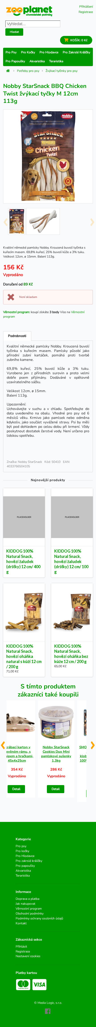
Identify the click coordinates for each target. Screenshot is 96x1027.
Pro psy (11, 52)
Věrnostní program (29, 908)
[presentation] (5, 220)
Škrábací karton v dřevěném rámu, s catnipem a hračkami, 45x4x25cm (16, 754)
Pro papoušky (15, 61)
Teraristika (56, 61)
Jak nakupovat (25, 904)
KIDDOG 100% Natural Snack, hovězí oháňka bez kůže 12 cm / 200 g (71, 654)
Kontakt (21, 923)
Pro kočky (28, 52)
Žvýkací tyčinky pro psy (61, 71)
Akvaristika (37, 61)
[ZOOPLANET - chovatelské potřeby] (29, 11)
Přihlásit (21, 947)
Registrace (86, 12)
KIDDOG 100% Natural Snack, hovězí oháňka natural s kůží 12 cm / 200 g (24, 656)
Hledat (14, 32)
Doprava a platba (27, 899)
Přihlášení (86, 6)
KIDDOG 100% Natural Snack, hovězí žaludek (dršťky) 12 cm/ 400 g (23, 561)
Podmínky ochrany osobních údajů (39, 918)
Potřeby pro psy (28, 71)
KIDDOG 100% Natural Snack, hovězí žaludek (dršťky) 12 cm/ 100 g (71, 561)
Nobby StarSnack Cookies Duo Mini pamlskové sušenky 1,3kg (56, 754)
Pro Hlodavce (49, 52)
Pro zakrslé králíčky (76, 52)
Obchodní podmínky (30, 913)
